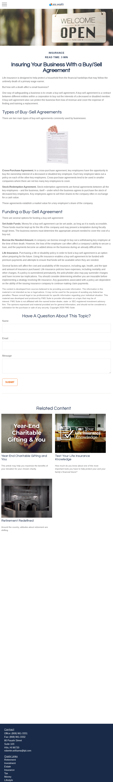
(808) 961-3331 (19, 733)
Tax (6, 773)
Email (5, 338)
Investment (10, 763)
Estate (7, 766)
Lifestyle (8, 780)
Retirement (10, 760)
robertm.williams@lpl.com (17, 750)
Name (5, 321)
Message (7, 355)
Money (7, 777)
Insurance (9, 770)
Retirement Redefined (17, 520)
